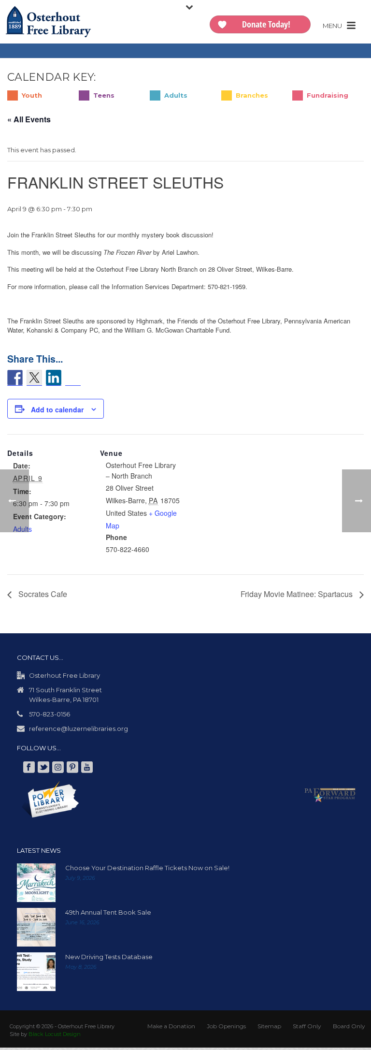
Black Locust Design (55, 1036)
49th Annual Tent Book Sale (108, 915)
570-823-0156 (49, 716)
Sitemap (269, 1028)
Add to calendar (57, 412)
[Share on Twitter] (34, 378)
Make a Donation (171, 1028)
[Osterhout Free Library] (48, 22)
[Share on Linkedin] (53, 378)
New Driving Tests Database (109, 959)
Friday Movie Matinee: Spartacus (298, 596)
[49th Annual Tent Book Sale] (36, 929)
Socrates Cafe (41, 596)
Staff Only (307, 1028)
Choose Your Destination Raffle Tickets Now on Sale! (147, 870)
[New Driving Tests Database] (36, 974)
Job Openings (226, 1028)
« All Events (29, 119)
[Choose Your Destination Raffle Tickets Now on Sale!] (36, 885)
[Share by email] (73, 380)
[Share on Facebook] (15, 378)
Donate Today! (266, 24)
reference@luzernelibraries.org (78, 731)
